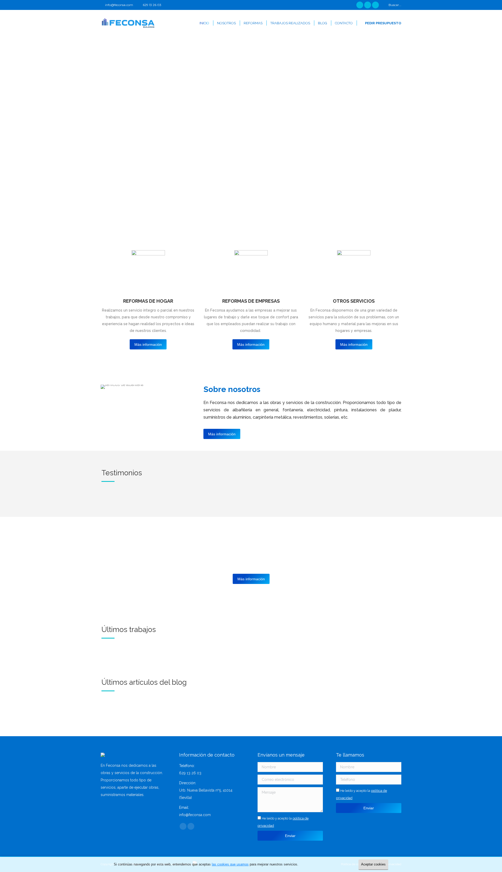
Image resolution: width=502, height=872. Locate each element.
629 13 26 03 (152, 5)
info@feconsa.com (119, 5)
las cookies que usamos (230, 864)
